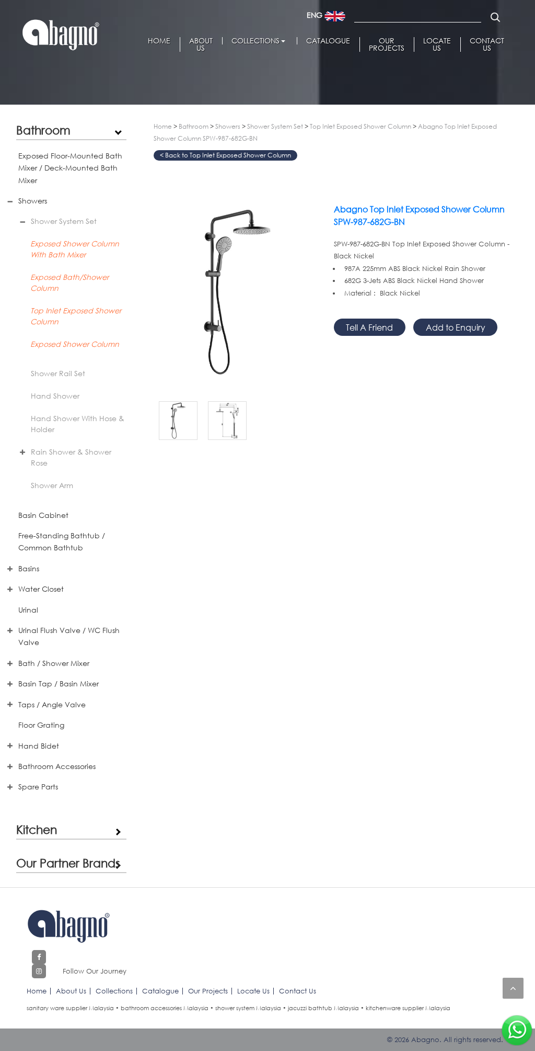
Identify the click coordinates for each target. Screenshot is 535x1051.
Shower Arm (52, 485)
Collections (255, 40)
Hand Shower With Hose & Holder (77, 424)
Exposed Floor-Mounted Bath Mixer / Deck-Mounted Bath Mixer (70, 168)
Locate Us (437, 44)
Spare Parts (38, 786)
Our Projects (386, 44)
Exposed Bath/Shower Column (69, 282)
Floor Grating (41, 724)
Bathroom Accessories (57, 766)
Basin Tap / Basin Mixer (58, 683)
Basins (28, 568)
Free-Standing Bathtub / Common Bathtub (61, 541)
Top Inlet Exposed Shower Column (75, 316)
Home (159, 40)
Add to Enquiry (455, 327)
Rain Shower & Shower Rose (71, 457)
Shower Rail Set (58, 373)
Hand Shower (55, 395)
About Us (201, 44)
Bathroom (43, 129)
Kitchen (36, 829)
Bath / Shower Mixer (53, 663)
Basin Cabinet (43, 515)
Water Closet (41, 588)
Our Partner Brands (68, 862)
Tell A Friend (369, 327)
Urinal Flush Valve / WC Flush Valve (69, 636)
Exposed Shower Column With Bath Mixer (74, 249)
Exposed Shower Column (74, 344)
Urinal (28, 609)
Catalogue (328, 40)
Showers (32, 200)
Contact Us (487, 44)
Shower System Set (64, 221)
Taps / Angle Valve (52, 704)
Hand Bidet (38, 745)
